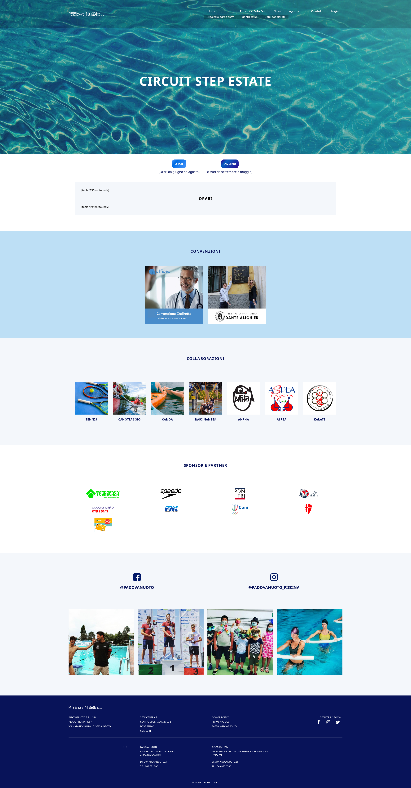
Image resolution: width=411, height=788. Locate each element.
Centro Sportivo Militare (155, 721)
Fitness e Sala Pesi (253, 11)
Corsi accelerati (275, 17)
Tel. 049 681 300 (149, 766)
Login (335, 11)
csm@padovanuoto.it (225, 761)
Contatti (317, 11)
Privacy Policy (220, 721)
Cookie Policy (220, 717)
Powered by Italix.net (205, 782)
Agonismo (296, 11)
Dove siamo (147, 726)
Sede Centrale (148, 717)
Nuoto (228, 11)
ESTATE (179, 164)
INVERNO (230, 164)
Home (212, 11)
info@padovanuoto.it (153, 761)
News (277, 11)
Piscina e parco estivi (221, 17)
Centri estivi (249, 17)
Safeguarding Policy (224, 726)
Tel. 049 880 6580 (221, 766)
